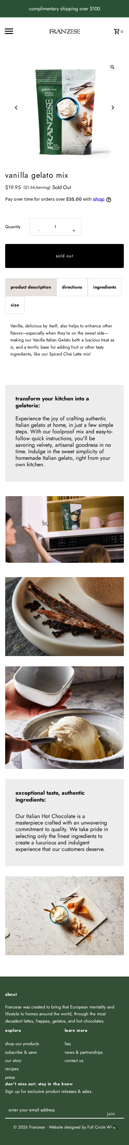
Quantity (13, 226)
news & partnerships (84, 1052)
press (10, 1077)
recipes (12, 1068)
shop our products (22, 1043)
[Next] (112, 107)
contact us (74, 1060)
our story (13, 1060)
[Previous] (16, 107)
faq (68, 1043)
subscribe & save (21, 1052)
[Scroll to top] (114, 1127)
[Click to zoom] (112, 67)
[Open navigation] (24, 31)
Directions (72, 287)
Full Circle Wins (101, 1127)
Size (15, 305)
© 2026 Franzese (29, 1127)
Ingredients (104, 287)
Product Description (31, 287)
